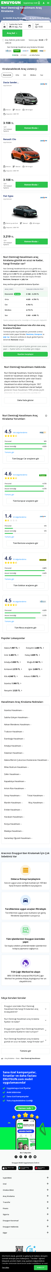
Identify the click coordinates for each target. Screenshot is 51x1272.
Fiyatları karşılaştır (25, 354)
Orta (17, 75)
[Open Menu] (48, 2)
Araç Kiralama (9, 1058)
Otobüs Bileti (8, 1190)
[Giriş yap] (44, 3)
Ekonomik (7, 75)
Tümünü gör (9, 452)
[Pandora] (23, 55)
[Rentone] (25, 50)
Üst (24, 75)
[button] (42, 40)
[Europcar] (17, 50)
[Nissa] (8, 50)
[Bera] (15, 55)
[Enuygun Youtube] (35, 1157)
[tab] (14, 18)
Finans (5, 1208)
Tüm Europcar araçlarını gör (25, 501)
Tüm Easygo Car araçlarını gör (25, 458)
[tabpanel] (25, 39)
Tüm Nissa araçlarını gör (25, 627)
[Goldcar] (34, 50)
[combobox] (21, 27)
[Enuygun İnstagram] (20, 1157)
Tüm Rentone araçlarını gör (25, 543)
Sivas (17, 1058)
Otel (4, 1184)
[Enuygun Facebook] (16, 1157)
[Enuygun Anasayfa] (11, 3)
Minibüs (33, 75)
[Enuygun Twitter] (25, 1157)
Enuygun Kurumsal (11, 1220)
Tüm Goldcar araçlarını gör (25, 585)
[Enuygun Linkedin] (30, 1157)
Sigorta (6, 1214)
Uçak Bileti (7, 1178)
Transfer (6, 1202)
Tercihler (5, 1267)
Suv (41, 75)
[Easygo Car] (42, 50)
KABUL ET (40, 1267)
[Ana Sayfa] (2, 1058)
